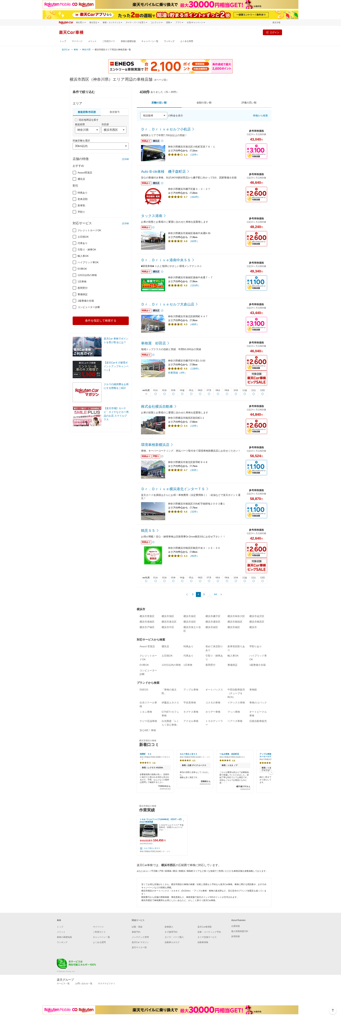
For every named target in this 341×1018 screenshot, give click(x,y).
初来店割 (83, 199)
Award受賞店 (85, 172)
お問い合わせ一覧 (83, 983)
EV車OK (82, 268)
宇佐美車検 (189, 702)
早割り (81, 211)
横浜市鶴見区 (256, 621)
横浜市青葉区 (147, 616)
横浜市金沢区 (256, 616)
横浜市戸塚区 (147, 627)
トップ (63, 41)
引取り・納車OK (87, 249)
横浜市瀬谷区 (212, 621)
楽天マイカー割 (139, 947)
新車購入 (169, 927)
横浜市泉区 (189, 616)
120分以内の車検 (87, 275)
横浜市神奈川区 (236, 616)
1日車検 (82, 281)
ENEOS (144, 689)
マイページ (77, 41)
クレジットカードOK (89, 230)
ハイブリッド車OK (88, 262)
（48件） (194, 324)
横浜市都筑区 (235, 621)
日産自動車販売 (258, 721)
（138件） (195, 368)
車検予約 (136, 932)
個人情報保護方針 (239, 931)
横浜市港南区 (147, 621)
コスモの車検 (212, 702)
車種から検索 (260, 115)
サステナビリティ (106, 983)
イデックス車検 (236, 702)
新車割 (81, 205)
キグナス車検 (190, 711)
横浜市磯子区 (212, 616)
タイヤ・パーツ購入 (174, 937)
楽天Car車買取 (204, 927)
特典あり (83, 192)
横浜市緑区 (211, 627)
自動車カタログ (172, 942)
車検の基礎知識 (128, 41)
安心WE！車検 (148, 730)
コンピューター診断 (89, 307)
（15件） (194, 154)
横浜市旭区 (168, 616)
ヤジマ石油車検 (148, 721)
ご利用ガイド (108, 41)
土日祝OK (83, 236)
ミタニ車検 (146, 711)
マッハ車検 (234, 711)
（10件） (194, 425)
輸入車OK (83, 255)
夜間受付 (83, 287)
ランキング (169, 41)
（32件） (194, 511)
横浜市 (253, 627)
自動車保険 (202, 942)
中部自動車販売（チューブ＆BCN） (236, 693)
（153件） (195, 285)
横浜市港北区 (169, 621)
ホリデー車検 (212, 711)
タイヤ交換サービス (207, 937)
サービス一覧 (63, 983)
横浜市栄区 (189, 621)
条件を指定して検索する (100, 320)
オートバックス (214, 689)
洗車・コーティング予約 (209, 932)
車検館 (253, 689)
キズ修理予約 (171, 932)
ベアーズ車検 (235, 721)
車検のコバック (258, 702)
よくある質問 (186, 41)
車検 (76, 49)
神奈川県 (86, 49)
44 (215, 594)
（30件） (194, 470)
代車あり (83, 243)
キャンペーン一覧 (149, 41)
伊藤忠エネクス (170, 702)
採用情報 (235, 936)
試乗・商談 (137, 927)
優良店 (81, 179)
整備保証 (83, 294)
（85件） (194, 555)
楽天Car (66, 49)
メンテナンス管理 (140, 937)
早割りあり (255, 646)
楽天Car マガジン (140, 942)
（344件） (195, 196)
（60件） (194, 241)
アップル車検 (190, 689)
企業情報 (235, 926)
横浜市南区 (234, 627)
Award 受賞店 (147, 646)
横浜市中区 (168, 627)
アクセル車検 (190, 721)
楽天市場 (276, 22)
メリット (92, 41)
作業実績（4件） (177, 372)
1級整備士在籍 (86, 300)
